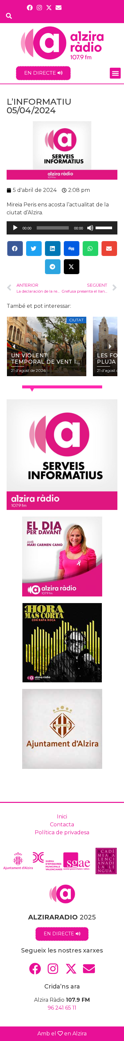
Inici (62, 816)
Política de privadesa (62, 832)
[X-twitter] (49, 7)
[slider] (105, 227)
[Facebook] (29, 7)
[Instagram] (39, 7)
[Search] (9, 16)
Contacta (62, 824)
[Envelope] (59, 7)
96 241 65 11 (62, 1008)
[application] (62, 227)
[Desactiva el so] (90, 228)
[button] (115, 73)
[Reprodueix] (15, 228)
